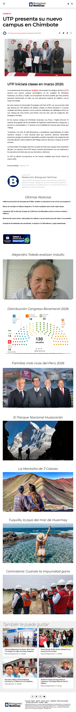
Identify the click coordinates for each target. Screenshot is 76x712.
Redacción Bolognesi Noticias (18, 33)
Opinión (38, 701)
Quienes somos (45, 701)
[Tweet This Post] (63, 33)
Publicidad (53, 701)
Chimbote (22, 165)
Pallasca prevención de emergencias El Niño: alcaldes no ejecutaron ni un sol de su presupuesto (36, 201)
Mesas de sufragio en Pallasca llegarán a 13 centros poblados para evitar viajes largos (33, 206)
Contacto (41, 702)
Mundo (33, 701)
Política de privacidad (62, 701)
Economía (27, 701)
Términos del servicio (32, 702)
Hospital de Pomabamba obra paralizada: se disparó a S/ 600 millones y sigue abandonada (34, 223)
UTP (66, 90)
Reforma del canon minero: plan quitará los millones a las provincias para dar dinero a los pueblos (37, 218)
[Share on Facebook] (59, 33)
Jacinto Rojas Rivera (9, 684)
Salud (46, 702)
